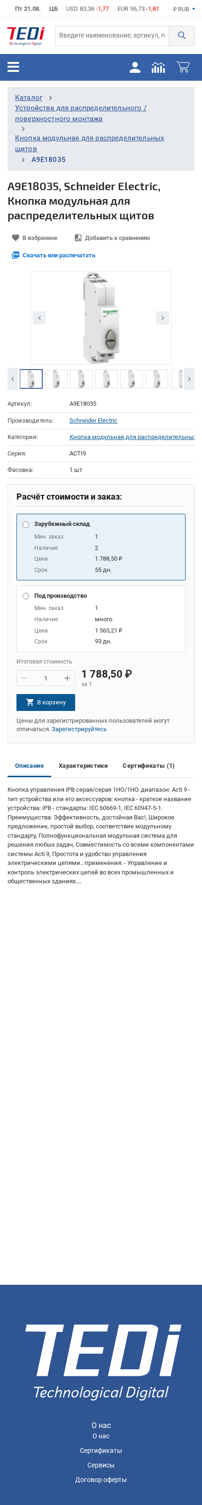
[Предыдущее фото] (39, 317)
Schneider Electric (93, 420)
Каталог (28, 97)
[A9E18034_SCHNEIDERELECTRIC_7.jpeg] (106, 379)
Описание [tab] (29, 765)
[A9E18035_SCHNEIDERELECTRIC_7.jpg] (81, 379)
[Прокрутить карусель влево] (13, 379)
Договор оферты (101, 1480)
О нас (101, 1436)
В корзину (51, 702)
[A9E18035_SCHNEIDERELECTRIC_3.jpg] (182, 379)
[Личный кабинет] (135, 67)
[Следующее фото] (162, 317)
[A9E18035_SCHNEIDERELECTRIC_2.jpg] (56, 379)
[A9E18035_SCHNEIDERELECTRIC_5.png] (131, 379)
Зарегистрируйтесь (79, 729)
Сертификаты (101, 1451)
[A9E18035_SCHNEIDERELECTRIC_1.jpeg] (31, 379)
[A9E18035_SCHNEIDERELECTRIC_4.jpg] (157, 379)
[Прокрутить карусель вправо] (189, 379)
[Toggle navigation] (13, 67)
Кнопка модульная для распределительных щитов (132, 436)
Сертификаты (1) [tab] (149, 765)
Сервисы (101, 1465)
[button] (182, 36)
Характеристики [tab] (83, 765)
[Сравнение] (158, 67)
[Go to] (26, 35)
